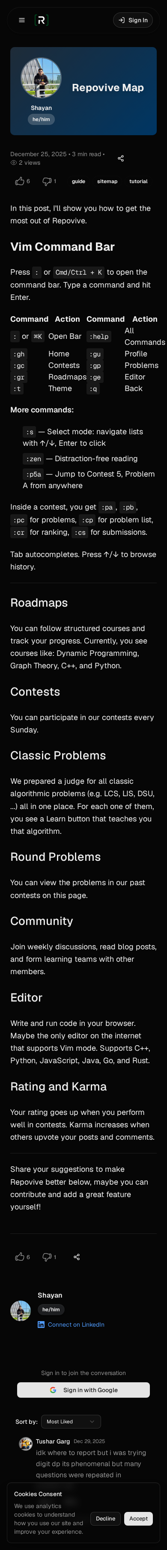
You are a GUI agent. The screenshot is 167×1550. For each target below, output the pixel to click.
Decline (105, 1518)
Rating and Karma (58, 1086)
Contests (35, 691)
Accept (138, 1518)
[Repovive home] (41, 20)
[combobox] (71, 1421)
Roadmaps (39, 602)
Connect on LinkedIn (76, 1324)
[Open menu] (22, 20)
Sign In (138, 20)
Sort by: (26, 1422)
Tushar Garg (53, 1441)
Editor (26, 997)
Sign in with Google (90, 1390)
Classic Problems (58, 755)
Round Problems (55, 856)
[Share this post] (120, 158)
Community (41, 920)
